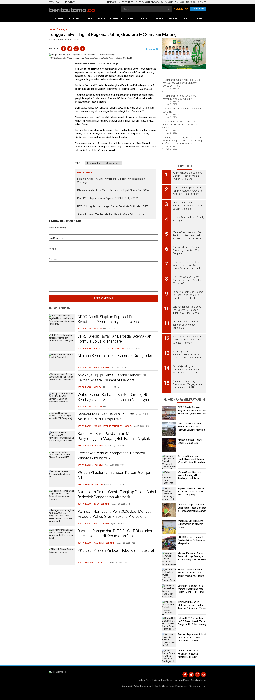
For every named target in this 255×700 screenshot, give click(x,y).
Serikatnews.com (142, 2)
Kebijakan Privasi (198, 680)
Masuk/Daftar (181, 9)
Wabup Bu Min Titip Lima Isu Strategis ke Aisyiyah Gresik (190, 524)
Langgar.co (179, 2)
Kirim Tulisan (198, 9)
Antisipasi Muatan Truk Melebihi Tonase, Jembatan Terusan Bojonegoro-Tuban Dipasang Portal (192, 607)
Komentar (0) (152, 49)
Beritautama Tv (68, 2)
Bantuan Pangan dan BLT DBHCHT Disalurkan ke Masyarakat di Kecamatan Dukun (115, 533)
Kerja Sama (166, 680)
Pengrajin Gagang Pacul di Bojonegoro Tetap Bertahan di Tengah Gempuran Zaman (192, 507)
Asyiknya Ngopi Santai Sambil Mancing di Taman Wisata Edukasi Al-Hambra (112, 377)
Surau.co (202, 2)
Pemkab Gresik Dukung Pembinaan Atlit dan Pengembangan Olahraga (111, 180)
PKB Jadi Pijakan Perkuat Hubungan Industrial (116, 550)
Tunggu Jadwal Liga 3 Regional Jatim (104, 163)
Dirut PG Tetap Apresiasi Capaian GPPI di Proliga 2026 (107, 198)
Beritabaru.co (113, 2)
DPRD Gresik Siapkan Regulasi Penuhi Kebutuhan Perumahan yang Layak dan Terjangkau (110, 322)
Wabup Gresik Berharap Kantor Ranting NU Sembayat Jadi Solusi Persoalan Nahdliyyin (113, 397)
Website (52, 249)
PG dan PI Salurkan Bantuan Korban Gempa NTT (114, 475)
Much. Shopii (112, 63)
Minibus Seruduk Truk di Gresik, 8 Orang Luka (115, 355)
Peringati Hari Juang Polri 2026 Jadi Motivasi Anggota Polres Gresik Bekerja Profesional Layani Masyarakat (115, 516)
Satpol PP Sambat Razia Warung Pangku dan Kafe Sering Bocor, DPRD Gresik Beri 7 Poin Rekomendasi (191, 590)
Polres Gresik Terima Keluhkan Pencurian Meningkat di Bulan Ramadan (188, 655)
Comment (53, 259)
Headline (98, 348)
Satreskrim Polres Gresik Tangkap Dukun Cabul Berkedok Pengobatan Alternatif (117, 494)
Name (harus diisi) (57, 228)
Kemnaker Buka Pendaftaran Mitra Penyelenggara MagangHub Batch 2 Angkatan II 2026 (117, 438)
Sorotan (98, 329)
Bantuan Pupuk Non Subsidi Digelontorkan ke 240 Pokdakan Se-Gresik (192, 637)
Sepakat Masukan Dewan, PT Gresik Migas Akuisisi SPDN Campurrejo (113, 416)
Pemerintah (108, 348)
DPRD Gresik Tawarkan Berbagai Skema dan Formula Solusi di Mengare (114, 338)
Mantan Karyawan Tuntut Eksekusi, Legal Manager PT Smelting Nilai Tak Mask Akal (192, 558)
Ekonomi (97, 426)
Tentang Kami (144, 680)
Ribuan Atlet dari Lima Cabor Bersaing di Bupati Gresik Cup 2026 (113, 190)
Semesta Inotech (197, 686)
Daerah (88, 329)
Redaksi (156, 680)
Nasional (89, 446)
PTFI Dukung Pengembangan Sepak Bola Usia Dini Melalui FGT (112, 206)
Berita (81, 329)
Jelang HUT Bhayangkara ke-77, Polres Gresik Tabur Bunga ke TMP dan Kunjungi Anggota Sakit (192, 623)
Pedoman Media (181, 680)
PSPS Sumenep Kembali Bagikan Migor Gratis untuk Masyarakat (191, 540)
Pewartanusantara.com (162, 2)
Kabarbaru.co (127, 2)
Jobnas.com (191, 2)
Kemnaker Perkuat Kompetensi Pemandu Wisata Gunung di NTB (112, 455)
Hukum (97, 368)
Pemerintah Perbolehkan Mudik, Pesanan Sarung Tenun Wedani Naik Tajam (191, 572)
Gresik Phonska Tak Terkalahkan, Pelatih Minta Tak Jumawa (110, 214)
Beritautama (54, 2)
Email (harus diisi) (57, 238)
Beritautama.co (90, 63)
